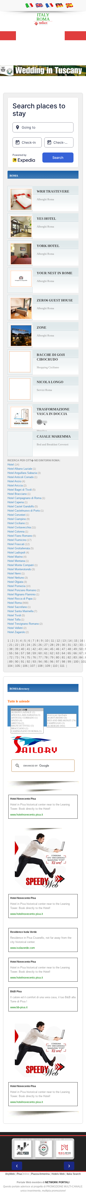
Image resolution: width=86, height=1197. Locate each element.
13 (64, 640)
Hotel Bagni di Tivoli (20, 489)
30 (63, 644)
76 (34, 657)
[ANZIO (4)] (27, 720)
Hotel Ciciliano (16, 523)
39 (16, 649)
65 (69, 653)
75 (28, 657)
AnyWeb (10, 1173)
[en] (39, 5)
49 (75, 649)
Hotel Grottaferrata (19, 548)
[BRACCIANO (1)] (27, 728)
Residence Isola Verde (23, 932)
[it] (29, 5)
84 (81, 657)
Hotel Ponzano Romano (22, 590)
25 (34, 644)
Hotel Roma (15, 602)
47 (63, 649)
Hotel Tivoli (14, 615)
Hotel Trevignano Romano (23, 623)
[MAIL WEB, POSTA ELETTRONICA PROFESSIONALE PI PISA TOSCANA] (64, 1148)
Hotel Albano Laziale (20, 468)
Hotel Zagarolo (16, 632)
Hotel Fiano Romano (20, 535)
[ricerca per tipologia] (61, 715)
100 (75, 661)
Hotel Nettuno (16, 577)
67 (81, 653)
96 (51, 661)
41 (28, 649)
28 (51, 644)
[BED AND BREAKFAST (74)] (61, 720)
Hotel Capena (16, 502)
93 (34, 661)
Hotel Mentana (16, 560)
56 (16, 653)
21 (11, 644)
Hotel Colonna (16, 531)
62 (51, 653)
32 (75, 644)
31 (69, 644)
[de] (59, 5)
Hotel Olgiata (15, 581)
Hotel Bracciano (17, 493)
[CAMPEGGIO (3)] (61, 723)
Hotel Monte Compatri (21, 565)
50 (81, 649)
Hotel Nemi (14, 573)
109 (47, 665)
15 (75, 640)
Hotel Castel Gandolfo (21, 506)
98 (63, 661)
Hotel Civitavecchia (19, 527)
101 (83, 661)
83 (75, 657)
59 (34, 653)
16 (81, 640)
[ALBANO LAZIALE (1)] (27, 712)
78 (46, 657)
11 (52, 640)
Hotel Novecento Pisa (23, 798)
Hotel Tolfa (14, 619)
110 (55, 665)
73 (16, 657)
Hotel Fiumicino (17, 540)
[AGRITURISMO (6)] (61, 718)
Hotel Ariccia (15, 485)
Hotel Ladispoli (16, 552)
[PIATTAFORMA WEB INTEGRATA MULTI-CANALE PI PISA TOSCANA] (43, 1148)
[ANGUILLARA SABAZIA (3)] (27, 715)
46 (57, 649)
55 (11, 653)
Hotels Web (58, 1173)
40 (22, 649)
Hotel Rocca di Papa (20, 598)
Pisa (19, 1173)
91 (22, 661)
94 (40, 661)
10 (46, 640)
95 (46, 661)
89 (11, 661)
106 (25, 665)
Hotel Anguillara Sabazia (22, 472)
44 (46, 649)
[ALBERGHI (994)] (61, 726)
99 (69, 661)
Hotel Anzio (14, 481)
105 (17, 665)
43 (40, 649)
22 (16, 644)
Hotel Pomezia (16, 586)
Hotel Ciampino (17, 519)
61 (46, 653)
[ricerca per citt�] (27, 709)
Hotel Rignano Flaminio (21, 594)
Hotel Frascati (16, 544)
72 (11, 657)
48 (69, 649)
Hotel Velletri (15, 628)
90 (16, 661)
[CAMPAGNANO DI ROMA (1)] (27, 731)
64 (63, 653)
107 (32, 665)
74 (22, 657)
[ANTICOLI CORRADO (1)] (27, 718)
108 (40, 665)
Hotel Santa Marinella (20, 611)
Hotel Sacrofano (17, 607)
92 (28, 661)
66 (75, 653)
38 (11, 649)
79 (51, 657)
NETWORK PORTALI (57, 1182)
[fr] (49, 5)
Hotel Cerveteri (16, 514)
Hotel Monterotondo (19, 569)
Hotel (11, 464)
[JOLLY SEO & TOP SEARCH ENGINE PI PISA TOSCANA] (22, 1148)
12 (58, 640)
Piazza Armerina (40, 1173)
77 (40, 657)
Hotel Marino (15, 556)
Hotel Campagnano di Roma (24, 498)
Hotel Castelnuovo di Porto (24, 510)
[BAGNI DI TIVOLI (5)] (27, 726)
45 (51, 649)
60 (40, 653)
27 (46, 644)
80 (57, 657)
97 (57, 661)
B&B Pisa (16, 991)
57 (22, 653)
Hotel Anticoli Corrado (21, 477)
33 (81, 644)
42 (34, 649)
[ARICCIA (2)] (27, 723)
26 (40, 644)
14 (70, 640)
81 (63, 657)
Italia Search (74, 1173)
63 (57, 653)
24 (28, 644)
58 (28, 653)
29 (57, 644)
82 (69, 657)
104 (10, 665)
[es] (69, 5)
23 (22, 644)
